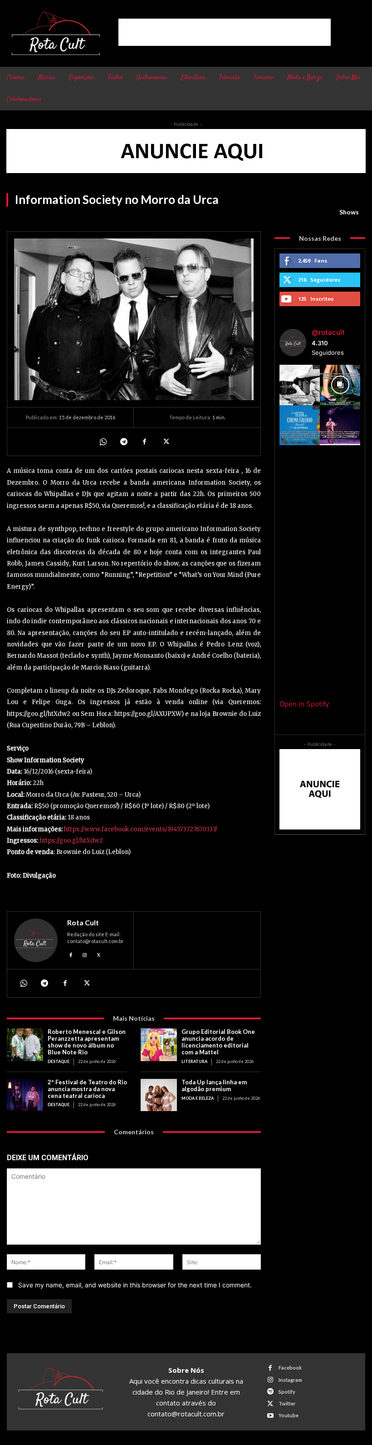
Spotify (287, 1392)
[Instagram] (85, 954)
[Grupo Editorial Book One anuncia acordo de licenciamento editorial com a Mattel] (159, 1044)
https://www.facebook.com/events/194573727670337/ (140, 829)
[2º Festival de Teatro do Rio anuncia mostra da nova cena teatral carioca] (25, 1095)
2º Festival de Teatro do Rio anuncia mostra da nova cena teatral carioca (87, 1088)
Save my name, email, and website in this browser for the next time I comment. (135, 1285)
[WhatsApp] (102, 441)
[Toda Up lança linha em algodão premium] (159, 1095)
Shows (349, 212)
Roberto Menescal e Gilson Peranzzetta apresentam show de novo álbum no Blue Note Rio (87, 1042)
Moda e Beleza (197, 1098)
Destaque (58, 1061)
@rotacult (328, 332)
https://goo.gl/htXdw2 (70, 840)
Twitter (287, 1403)
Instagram (290, 1380)
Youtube (289, 1415)
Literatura (194, 1061)
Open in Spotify (304, 704)
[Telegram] (123, 441)
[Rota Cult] (36, 940)
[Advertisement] (224, 32)
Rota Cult (83, 923)
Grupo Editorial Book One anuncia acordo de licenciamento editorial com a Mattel (218, 1042)
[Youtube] (270, 1415)
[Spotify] (270, 1391)
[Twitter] (165, 441)
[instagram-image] (299, 385)
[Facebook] (144, 441)
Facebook (290, 1368)
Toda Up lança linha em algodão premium (214, 1085)
